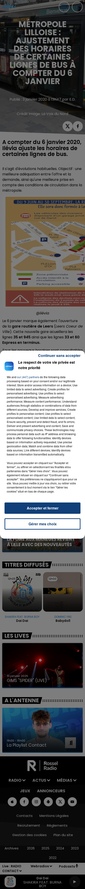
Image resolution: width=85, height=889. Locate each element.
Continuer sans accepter (59, 355)
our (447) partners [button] (28, 377)
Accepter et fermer (42, 508)
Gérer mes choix (43, 523)
